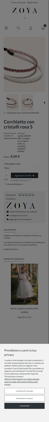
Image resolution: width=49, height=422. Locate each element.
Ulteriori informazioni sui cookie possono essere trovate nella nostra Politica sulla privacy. (21, 382)
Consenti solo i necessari (24, 391)
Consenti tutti (24, 406)
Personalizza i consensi (24, 398)
